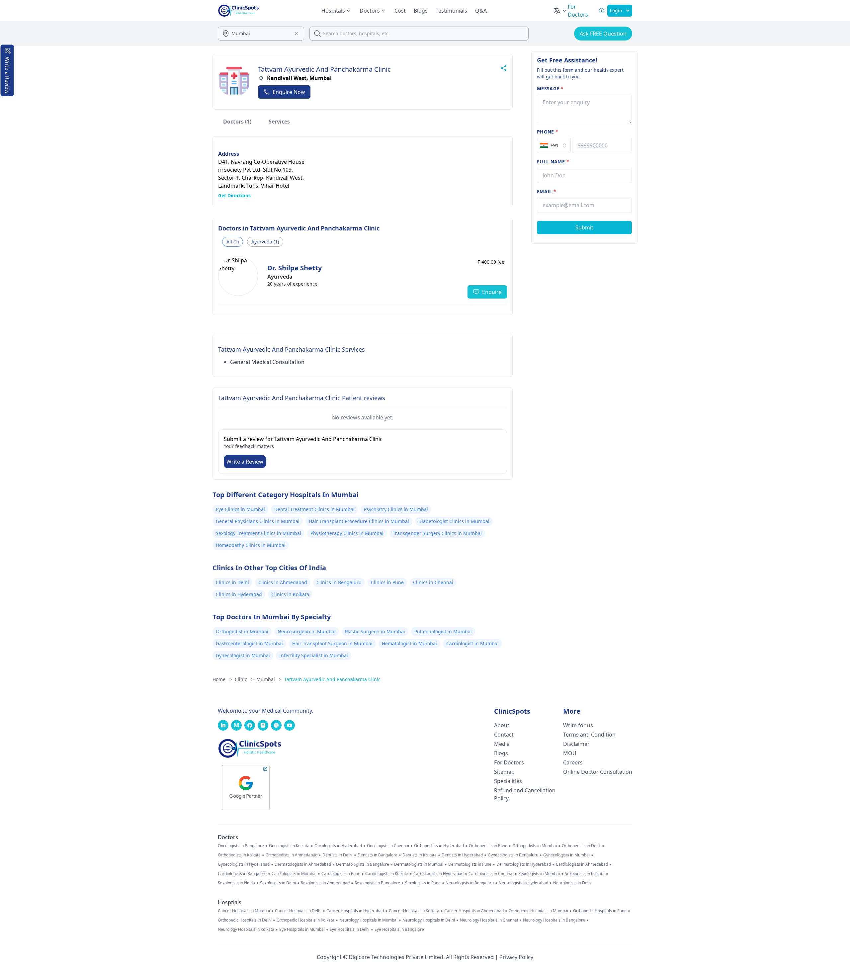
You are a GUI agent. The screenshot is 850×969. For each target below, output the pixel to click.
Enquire (492, 292)
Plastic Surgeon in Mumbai (375, 631)
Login (616, 10)
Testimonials (451, 10)
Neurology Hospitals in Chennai (489, 920)
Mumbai (269, 679)
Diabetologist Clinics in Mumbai (453, 521)
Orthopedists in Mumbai (534, 845)
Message (550, 88)
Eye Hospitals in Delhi (350, 929)
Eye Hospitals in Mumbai (302, 929)
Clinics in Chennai (433, 582)
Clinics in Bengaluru (339, 582)
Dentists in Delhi (337, 855)
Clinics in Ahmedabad (282, 582)
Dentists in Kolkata (419, 855)
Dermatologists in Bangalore (362, 864)
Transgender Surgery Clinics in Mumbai (437, 533)
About (501, 725)
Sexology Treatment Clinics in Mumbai (258, 533)
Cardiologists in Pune (340, 873)
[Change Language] (560, 11)
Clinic (244, 679)
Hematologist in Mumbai (409, 643)
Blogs (421, 10)
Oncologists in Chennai (388, 845)
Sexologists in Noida (236, 883)
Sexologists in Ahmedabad (325, 883)
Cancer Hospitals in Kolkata (414, 911)
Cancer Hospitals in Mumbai (244, 911)
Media (502, 744)
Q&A (481, 10)
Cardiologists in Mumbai (294, 873)
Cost (400, 10)
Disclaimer (576, 744)
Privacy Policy (516, 957)
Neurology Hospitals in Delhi (428, 920)
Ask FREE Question (603, 33)
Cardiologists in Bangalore (242, 873)
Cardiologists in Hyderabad (438, 873)
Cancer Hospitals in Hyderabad (355, 911)
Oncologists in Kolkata (289, 845)
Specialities (508, 781)
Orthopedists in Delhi (581, 845)
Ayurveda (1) (265, 241)
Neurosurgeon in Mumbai (307, 631)
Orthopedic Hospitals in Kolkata (305, 920)
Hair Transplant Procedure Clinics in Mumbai (359, 521)
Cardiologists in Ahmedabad (582, 864)
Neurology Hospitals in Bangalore (554, 920)
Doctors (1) (237, 121)
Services (279, 121)
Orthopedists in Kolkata (239, 855)
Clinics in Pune (387, 582)
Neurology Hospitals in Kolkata (246, 929)
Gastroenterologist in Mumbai (249, 643)
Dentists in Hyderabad (462, 855)
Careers (573, 762)
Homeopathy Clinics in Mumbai (251, 545)
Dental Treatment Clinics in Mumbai (314, 509)
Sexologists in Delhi (278, 883)
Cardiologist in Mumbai (472, 643)
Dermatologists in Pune (469, 864)
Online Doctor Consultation (597, 771)
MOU (569, 753)
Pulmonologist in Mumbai (443, 631)
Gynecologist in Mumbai (243, 655)
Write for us (578, 725)
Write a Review (244, 461)
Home (222, 679)
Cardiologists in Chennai (490, 873)
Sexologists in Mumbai (539, 873)
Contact (504, 734)
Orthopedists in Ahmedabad (291, 855)
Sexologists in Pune (423, 883)
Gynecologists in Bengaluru (513, 855)
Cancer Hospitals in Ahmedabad (474, 911)
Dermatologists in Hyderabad (523, 864)
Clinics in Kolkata (290, 594)
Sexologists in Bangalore (377, 883)
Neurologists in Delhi (572, 883)
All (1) (232, 241)
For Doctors (509, 762)
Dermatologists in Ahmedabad (303, 864)
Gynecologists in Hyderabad (244, 864)
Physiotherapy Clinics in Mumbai (346, 533)
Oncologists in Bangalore (241, 845)
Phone (547, 132)
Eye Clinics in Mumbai (240, 509)
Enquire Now (289, 92)
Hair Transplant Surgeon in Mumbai (332, 643)
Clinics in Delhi (232, 582)
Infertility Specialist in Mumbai (313, 655)
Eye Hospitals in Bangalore (399, 929)
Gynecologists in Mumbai (566, 855)
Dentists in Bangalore (377, 855)
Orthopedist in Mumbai (242, 631)
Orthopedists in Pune (488, 845)
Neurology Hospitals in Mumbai (368, 920)
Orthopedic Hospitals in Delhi (245, 920)
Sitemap (504, 771)
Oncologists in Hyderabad (338, 845)
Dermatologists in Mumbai (418, 864)
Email (546, 191)
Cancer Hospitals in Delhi (298, 911)
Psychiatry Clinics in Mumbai (396, 509)
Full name (553, 161)
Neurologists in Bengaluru (470, 883)
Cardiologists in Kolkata (386, 873)
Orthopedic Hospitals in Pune (600, 911)
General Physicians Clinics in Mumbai (257, 521)
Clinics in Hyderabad (239, 594)
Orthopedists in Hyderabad (439, 845)
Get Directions (234, 195)
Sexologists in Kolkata (585, 873)
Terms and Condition (589, 734)
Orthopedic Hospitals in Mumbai (538, 911)
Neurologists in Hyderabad (523, 883)
